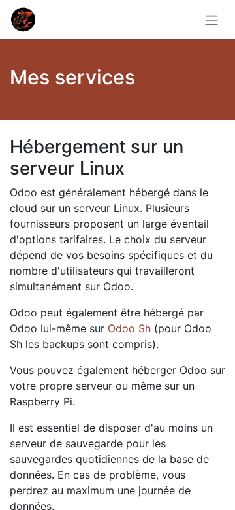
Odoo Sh (129, 328)
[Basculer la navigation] (211, 19)
